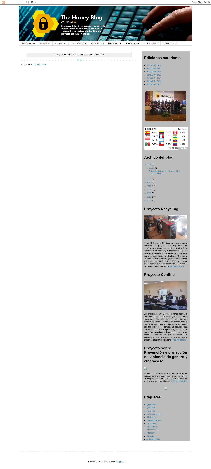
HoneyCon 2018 (115, 43)
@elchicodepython (154, 414)
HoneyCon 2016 (79, 43)
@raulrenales (152, 427)
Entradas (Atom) (39, 65)
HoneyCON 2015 (153, 84)
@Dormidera (151, 405)
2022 (149, 179)
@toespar (150, 433)
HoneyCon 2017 (97, 43)
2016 (149, 200)
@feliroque (151, 417)
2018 (149, 193)
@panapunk (151, 423)
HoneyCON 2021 (170, 43)
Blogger (119, 462)
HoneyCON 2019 (153, 72)
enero (151, 168)
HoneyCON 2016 (153, 81)
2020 (149, 186)
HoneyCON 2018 (153, 75)
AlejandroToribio (153, 439)
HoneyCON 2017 (153, 78)
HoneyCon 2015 (61, 43)
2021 (149, 182)
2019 (149, 190)
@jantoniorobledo (154, 420)
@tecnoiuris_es (153, 430)
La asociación (45, 43)
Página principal (28, 43)
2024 (149, 165)
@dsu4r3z (150, 411)
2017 (149, 197)
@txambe (150, 436)
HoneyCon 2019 (133, 43)
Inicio (79, 60)
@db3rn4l (150, 408)
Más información (177, 266)
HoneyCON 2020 (151, 43)
